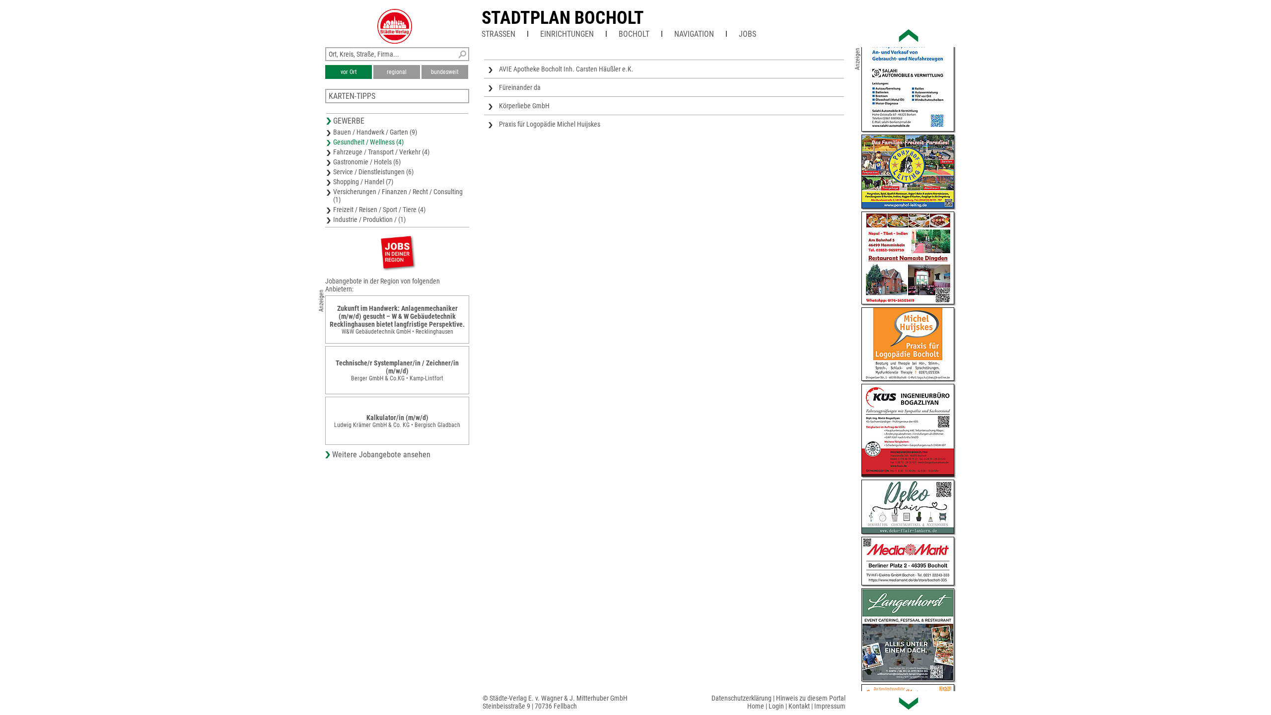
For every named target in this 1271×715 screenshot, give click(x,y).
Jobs (747, 34)
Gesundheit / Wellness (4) (368, 142)
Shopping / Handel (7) (363, 182)
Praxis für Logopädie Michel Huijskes (549, 124)
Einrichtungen (567, 34)
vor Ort (349, 72)
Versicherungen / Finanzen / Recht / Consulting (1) (398, 196)
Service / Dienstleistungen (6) (373, 172)
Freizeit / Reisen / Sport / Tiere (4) (379, 210)
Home (755, 706)
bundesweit (445, 72)
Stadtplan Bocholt (563, 17)
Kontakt (799, 706)
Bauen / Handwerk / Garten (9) (375, 132)
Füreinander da (520, 87)
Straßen (498, 34)
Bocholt (634, 34)
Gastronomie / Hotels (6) (367, 162)
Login (776, 706)
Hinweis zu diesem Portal (811, 698)
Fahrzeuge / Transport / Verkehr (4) (381, 152)
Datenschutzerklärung (741, 698)
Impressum (830, 706)
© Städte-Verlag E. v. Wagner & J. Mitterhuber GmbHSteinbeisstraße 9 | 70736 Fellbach (555, 702)
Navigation (694, 34)
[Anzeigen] (397, 252)
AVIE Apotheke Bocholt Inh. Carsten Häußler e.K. (566, 69)
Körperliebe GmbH (524, 106)
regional (397, 72)
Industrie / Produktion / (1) (369, 219)
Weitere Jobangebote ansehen (381, 454)
